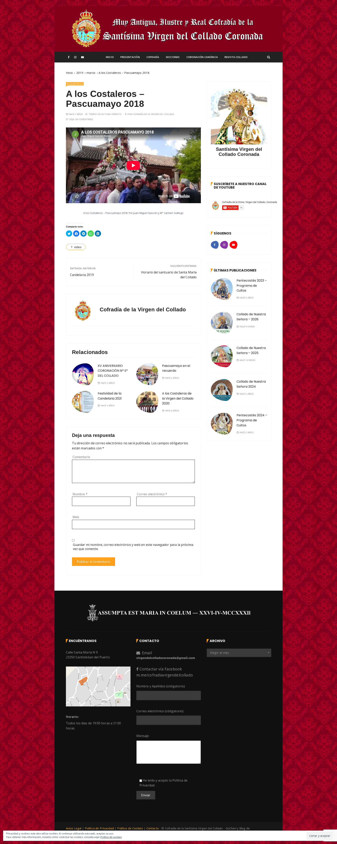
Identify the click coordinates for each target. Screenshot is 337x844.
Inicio (110, 57)
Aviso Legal (74, 828)
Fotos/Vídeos (75, 83)
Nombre (80, 494)
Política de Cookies (130, 828)
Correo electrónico (152, 494)
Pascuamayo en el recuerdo (176, 368)
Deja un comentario (81, 119)
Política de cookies (111, 837)
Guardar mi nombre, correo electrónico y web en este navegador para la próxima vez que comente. (133, 547)
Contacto (152, 828)
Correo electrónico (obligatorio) (160, 711)
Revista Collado (235, 57)
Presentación (130, 57)
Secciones (173, 57)
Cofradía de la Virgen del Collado (153, 114)
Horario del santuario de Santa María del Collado (169, 274)
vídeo (78, 247)
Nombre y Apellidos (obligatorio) (160, 686)
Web (76, 517)
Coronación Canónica (202, 57)
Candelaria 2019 (82, 275)
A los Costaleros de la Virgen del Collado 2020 (177, 398)
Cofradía (152, 57)
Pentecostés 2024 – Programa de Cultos (252, 420)
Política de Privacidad (100, 828)
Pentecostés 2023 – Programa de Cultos (252, 285)
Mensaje (142, 736)
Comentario (81, 457)
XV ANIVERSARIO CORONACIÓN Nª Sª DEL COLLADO (113, 371)
